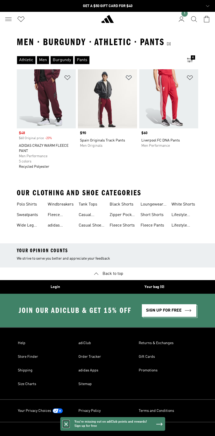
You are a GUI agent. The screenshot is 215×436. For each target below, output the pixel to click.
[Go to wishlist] (21, 19)
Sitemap (85, 384)
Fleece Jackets (55, 215)
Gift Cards (147, 357)
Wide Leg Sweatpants (27, 226)
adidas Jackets (55, 226)
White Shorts (183, 204)
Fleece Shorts (122, 225)
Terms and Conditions (156, 411)
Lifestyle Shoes (179, 226)
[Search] (194, 19)
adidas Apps (88, 370)
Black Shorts (121, 204)
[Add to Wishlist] (67, 78)
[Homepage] (107, 21)
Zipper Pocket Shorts (122, 215)
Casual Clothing (86, 215)
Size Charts (27, 384)
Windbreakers (61, 204)
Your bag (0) (154, 287)
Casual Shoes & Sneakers (91, 226)
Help (21, 343)
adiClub (84, 343)
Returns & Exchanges (156, 343)
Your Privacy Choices (34, 411)
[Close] (66, 425)
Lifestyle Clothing (179, 215)
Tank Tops (88, 204)
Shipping (25, 370)
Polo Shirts (27, 204)
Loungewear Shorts (152, 205)
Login (55, 287)
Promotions (148, 370)
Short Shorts (152, 215)
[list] (99, 60)
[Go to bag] (206, 19)
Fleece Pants (152, 225)
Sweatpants (27, 215)
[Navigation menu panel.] (8, 19)
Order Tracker (89, 357)
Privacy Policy (89, 411)
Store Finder (28, 357)
